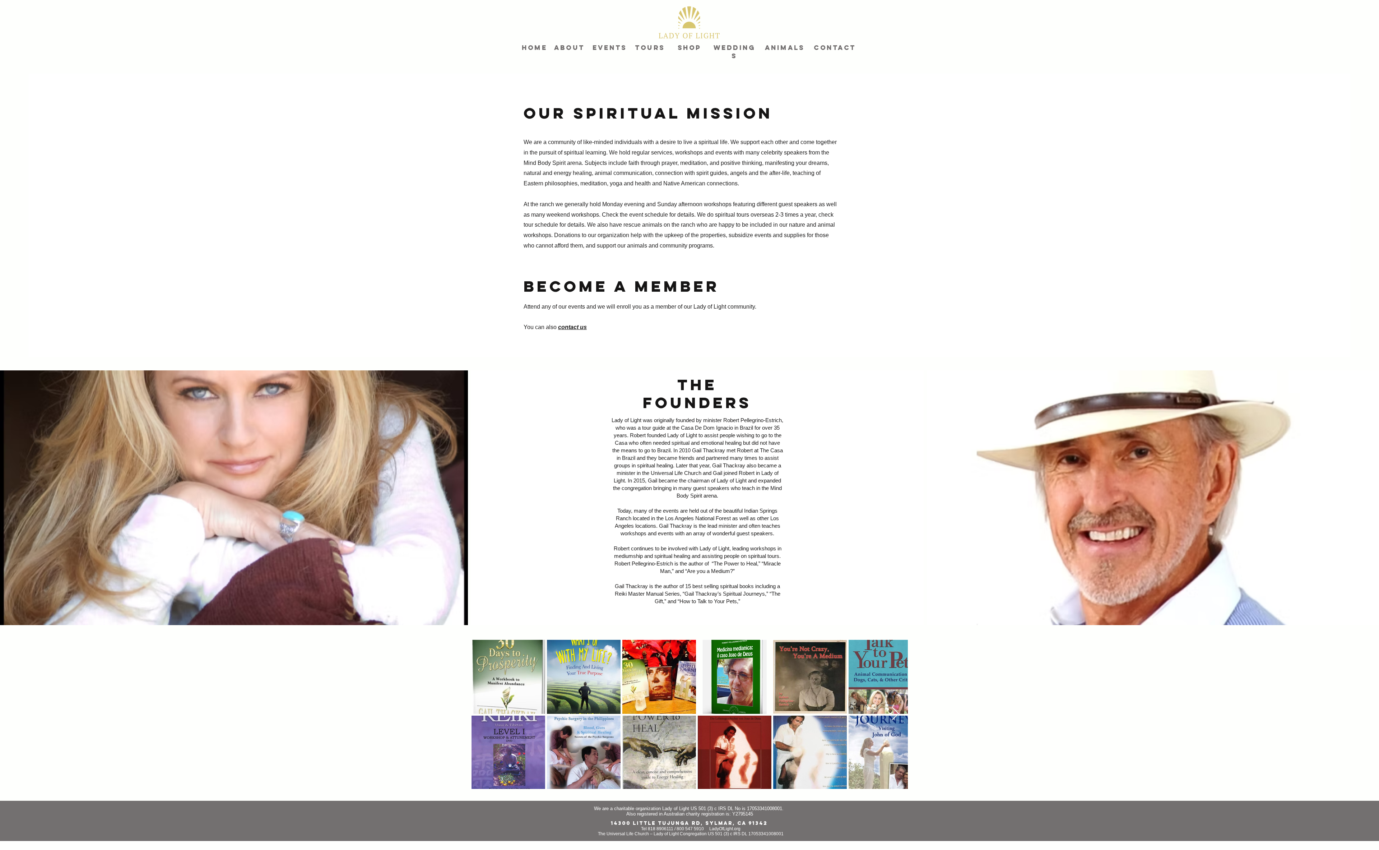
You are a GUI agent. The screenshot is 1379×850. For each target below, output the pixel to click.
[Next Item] (895, 714)
